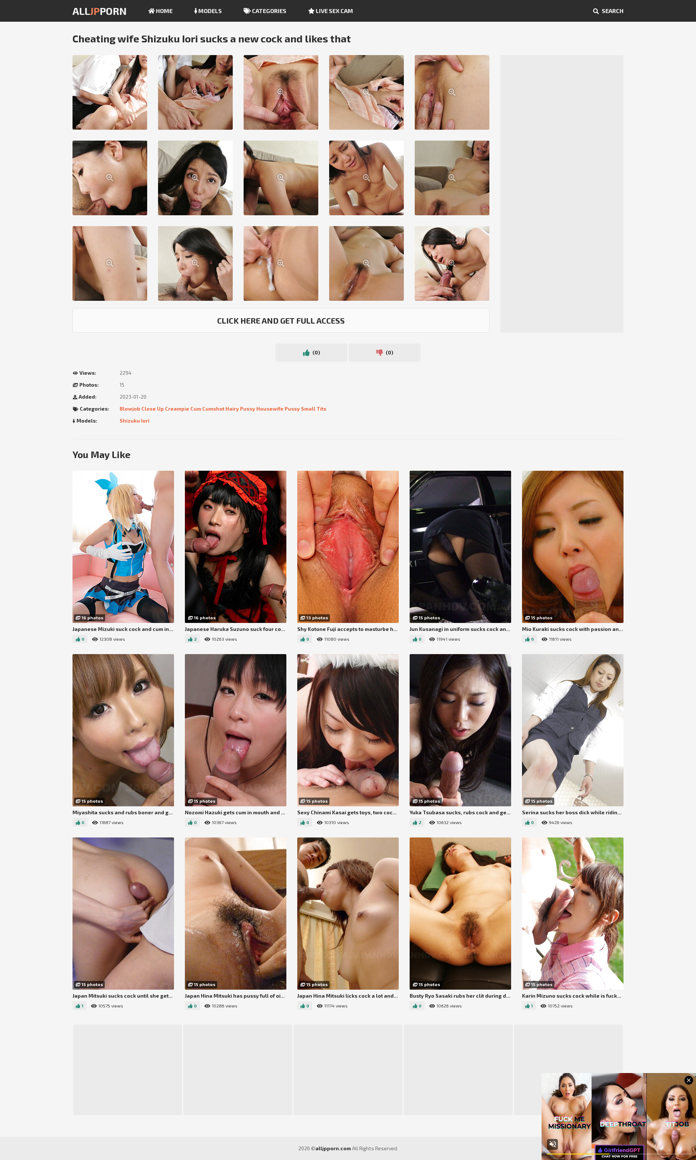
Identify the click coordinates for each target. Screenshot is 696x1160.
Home (164, 10)
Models (209, 10)
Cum (195, 409)
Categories (268, 10)
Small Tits (313, 409)
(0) (315, 352)
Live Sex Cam (334, 10)
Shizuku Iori (134, 420)
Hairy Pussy (240, 409)
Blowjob (130, 409)
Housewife (269, 409)
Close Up (152, 409)
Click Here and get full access (281, 320)
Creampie (177, 409)
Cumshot (213, 409)
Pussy (292, 409)
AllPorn (99, 11)
